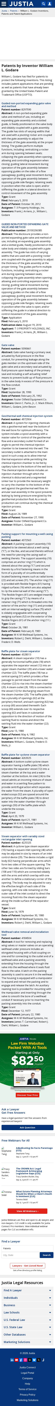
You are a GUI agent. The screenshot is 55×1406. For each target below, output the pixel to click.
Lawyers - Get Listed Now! (27, 1265)
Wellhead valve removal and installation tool (25, 933)
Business (9, 1305)
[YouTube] (16, 1360)
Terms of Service (27, 1389)
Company (27, 1378)
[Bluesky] (34, 1360)
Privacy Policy (27, 1394)
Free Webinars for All (16, 1140)
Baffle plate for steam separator (21, 651)
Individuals (11, 1298)
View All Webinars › (27, 1211)
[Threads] (30, 1360)
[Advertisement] (27, 38)
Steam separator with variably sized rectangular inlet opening (23, 838)
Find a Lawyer (11, 1241)
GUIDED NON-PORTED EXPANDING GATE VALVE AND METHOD (25, 226)
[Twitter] (38, 1360)
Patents (13, 11)
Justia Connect (27, 1367)
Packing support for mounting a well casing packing (27, 535)
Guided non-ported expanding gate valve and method (26, 105)
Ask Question (27, 1127)
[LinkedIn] (12, 1360)
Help (27, 1384)
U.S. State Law (13, 1327)
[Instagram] (25, 1360)
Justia (4, 11)
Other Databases (15, 1334)
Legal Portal (27, 1373)
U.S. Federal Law (14, 1320)
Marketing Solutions (17, 1342)
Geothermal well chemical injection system (27, 416)
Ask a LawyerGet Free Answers (13, 1110)
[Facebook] (21, 1360)
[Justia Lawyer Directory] (43, 1360)
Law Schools (12, 1312)
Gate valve (8, 345)
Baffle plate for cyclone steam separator (26, 754)
